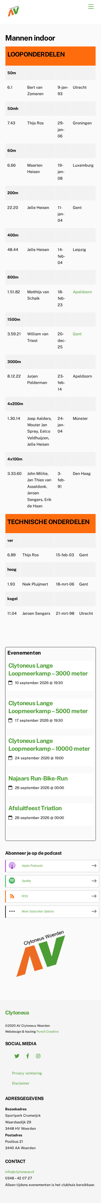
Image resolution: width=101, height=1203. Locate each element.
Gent (77, 334)
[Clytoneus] (14, 15)
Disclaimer (20, 1083)
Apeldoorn (82, 292)
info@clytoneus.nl (19, 1172)
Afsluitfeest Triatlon (35, 808)
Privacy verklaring (27, 1073)
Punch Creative (48, 1031)
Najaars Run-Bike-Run (37, 778)
